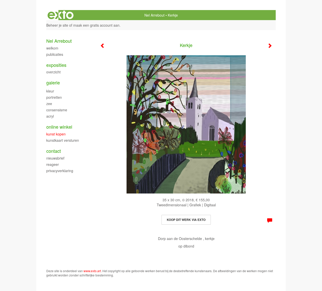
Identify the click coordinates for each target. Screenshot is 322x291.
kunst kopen (56, 133)
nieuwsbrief (55, 158)
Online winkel (59, 127)
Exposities (56, 65)
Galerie (53, 82)
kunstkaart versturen (62, 140)
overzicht (53, 71)
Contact (53, 151)
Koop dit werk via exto (186, 219)
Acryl (50, 116)
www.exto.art (92, 271)
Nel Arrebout (154, 15)
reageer (52, 164)
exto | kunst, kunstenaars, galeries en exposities (60, 15)
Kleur (50, 90)
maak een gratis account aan (96, 25)
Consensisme (56, 109)
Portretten (54, 97)
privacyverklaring (59, 170)
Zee (49, 103)
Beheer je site (57, 25)
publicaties (54, 54)
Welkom (52, 48)
